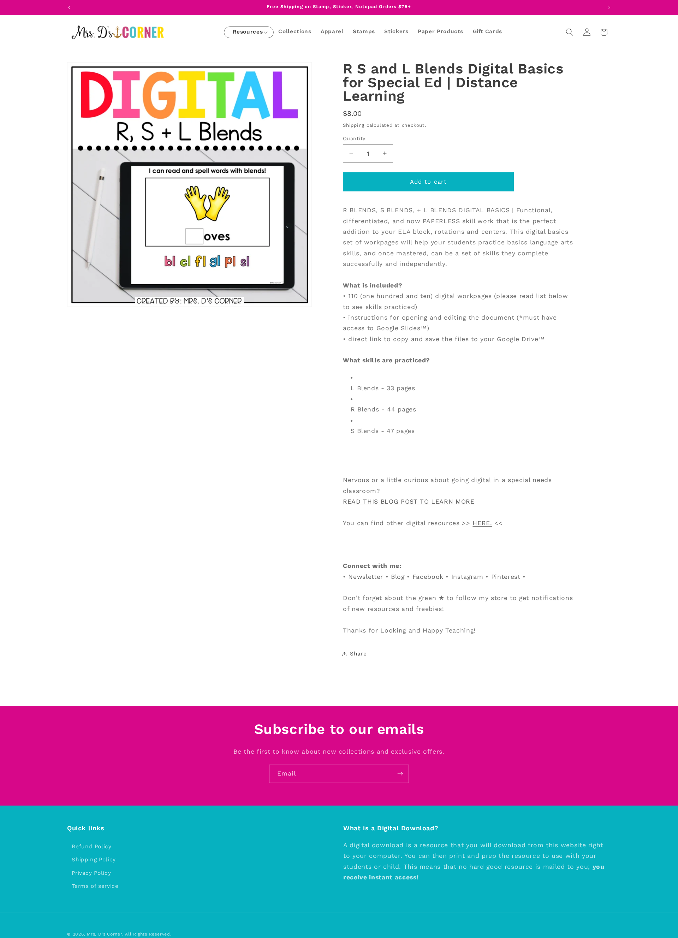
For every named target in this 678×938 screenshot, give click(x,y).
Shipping (353, 124)
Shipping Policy (94, 859)
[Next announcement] (609, 7)
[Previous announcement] (69, 7)
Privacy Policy (91, 873)
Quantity (354, 138)
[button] (247, 32)
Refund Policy (92, 846)
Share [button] (358, 654)
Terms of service (95, 886)
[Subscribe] (400, 774)
